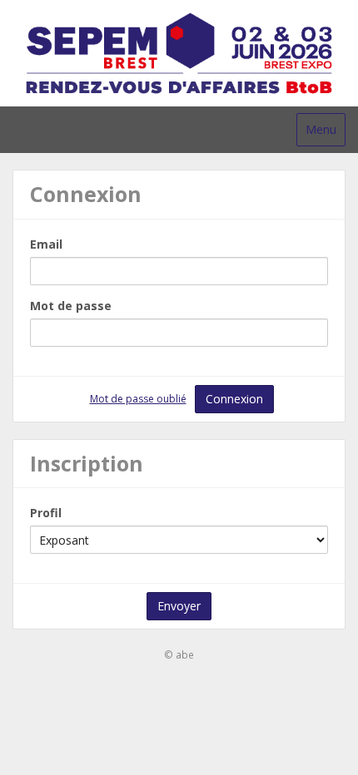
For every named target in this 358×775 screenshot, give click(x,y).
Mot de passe (71, 305)
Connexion (234, 399)
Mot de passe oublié (138, 399)
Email (46, 244)
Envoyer (179, 606)
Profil (46, 513)
